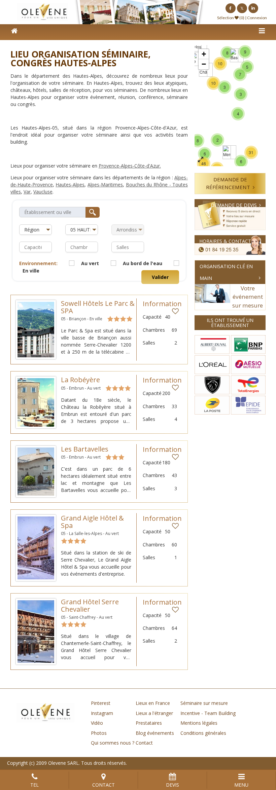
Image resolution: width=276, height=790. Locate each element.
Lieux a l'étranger (154, 713)
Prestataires (149, 723)
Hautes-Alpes (70, 184)
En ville (31, 270)
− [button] (204, 64)
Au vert (90, 263)
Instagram (102, 713)
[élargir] (200, 159)
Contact (144, 743)
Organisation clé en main (226, 272)
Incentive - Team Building (208, 713)
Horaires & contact (225, 241)
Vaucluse (43, 191)
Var (27, 191)
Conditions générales (203, 733)
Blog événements (155, 733)
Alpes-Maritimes (105, 184)
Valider (160, 277)
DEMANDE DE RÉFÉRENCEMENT (228, 183)
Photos (99, 733)
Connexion (257, 17)
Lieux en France (153, 703)
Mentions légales (198, 723)
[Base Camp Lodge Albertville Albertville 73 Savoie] (234, 55)
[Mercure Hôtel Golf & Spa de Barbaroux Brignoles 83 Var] (226, 152)
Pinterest (100, 703)
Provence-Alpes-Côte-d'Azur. (130, 166)
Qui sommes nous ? (112, 743)
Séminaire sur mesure (204, 703)
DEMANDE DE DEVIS (234, 205)
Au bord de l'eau (142, 263)
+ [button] (204, 54)
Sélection (225, 17)
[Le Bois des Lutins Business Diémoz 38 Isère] (195, 59)
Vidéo (97, 723)
